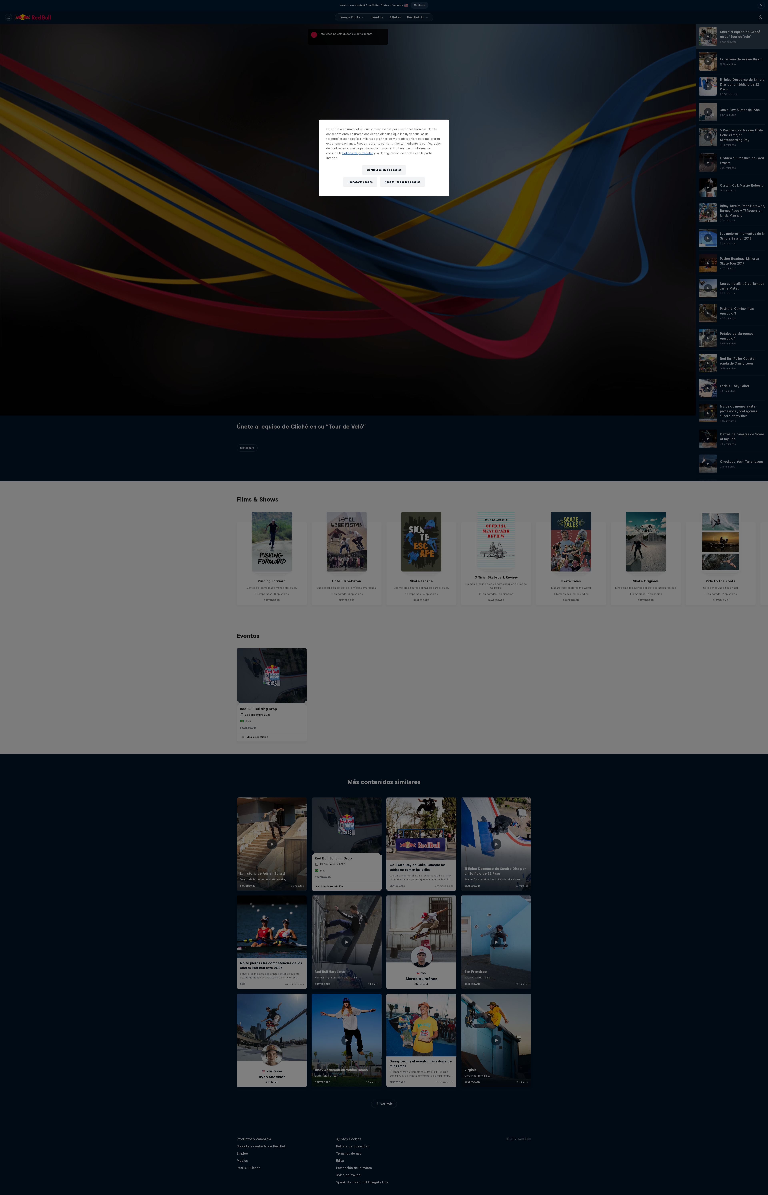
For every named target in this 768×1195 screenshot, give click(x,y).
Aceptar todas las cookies (402, 181)
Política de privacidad (357, 153)
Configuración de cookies (384, 169)
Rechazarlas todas (360, 181)
